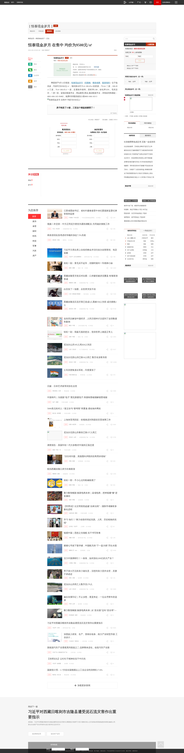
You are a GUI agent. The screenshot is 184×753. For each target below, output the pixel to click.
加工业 (59, 674)
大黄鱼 (71, 563)
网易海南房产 (40, 38)
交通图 (132, 112)
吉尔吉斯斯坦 (77, 256)
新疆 (57, 402)
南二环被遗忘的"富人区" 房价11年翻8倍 (149, 280)
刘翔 (70, 424)
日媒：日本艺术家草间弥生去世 (62, 386)
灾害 (75, 309)
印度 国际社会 (73, 375)
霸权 (76, 513)
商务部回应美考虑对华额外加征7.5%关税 (66, 235)
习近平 (71, 256)
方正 (53, 229)
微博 (35, 81)
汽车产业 (55, 652)
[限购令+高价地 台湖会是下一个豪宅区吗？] (149, 284)
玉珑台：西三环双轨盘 (149, 200)
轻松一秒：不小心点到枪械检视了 (80, 480)
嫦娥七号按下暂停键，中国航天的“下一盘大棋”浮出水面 (90, 545)
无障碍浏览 (20, 2)
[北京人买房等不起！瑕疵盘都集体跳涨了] (131, 269)
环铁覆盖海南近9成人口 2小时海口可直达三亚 (139, 177)
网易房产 (47, 50)
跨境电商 (71, 615)
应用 (12, 2)
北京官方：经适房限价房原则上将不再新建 (138, 158)
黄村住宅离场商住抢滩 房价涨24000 (130, 296)
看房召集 (63, 125)
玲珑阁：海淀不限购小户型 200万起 (135, 209)
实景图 (140, 116)
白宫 (70, 294)
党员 (73, 537)
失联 (75, 362)
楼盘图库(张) (83, 75)
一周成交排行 (147, 230)
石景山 (152, 241)
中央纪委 (76, 217)
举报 (115, 50)
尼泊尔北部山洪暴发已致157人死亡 (80, 432)
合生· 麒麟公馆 (131, 238)
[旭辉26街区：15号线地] (131, 190)
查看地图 (96, 67)
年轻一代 (58, 450)
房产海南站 (113, 113)
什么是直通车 (99, 154)
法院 (73, 578)
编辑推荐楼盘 (131, 230)
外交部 (58, 229)
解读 (70, 325)
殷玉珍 (54, 413)
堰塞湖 (71, 282)
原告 (70, 578)
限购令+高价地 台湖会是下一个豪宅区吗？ (149, 296)
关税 (58, 240)
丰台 (152, 247)
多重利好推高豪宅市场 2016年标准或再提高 (138, 162)
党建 (70, 537)
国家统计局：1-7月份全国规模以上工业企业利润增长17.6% (75, 670)
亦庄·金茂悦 (130, 250)
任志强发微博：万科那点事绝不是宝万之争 (138, 146)
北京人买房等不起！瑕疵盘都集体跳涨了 (130, 280)
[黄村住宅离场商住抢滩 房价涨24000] (131, 284)
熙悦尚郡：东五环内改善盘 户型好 (135, 213)
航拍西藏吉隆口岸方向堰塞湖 (61, 469)
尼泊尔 (74, 349)
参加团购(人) (92, 75)
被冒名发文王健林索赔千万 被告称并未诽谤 (138, 150)
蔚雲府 (129, 253)
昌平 (152, 253)
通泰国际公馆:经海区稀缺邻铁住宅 (135, 221)
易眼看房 (128, 265)
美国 (53, 450)
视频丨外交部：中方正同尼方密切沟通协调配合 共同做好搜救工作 (78, 224)
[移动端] (125, 2)
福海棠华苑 (130, 247)
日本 (59, 391)
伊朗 (70, 461)
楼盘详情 (75, 75)
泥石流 (71, 309)
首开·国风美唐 (131, 256)
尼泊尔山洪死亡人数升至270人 (78, 584)
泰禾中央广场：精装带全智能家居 (135, 205)
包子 (53, 402)
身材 (70, 336)
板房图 (136, 116)
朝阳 (152, 244)
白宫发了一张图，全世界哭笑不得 (80, 289)
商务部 (54, 240)
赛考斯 (59, 413)
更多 (35, 87)
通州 (152, 238)
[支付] (145, 2)
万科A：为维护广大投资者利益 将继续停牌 (138, 169)
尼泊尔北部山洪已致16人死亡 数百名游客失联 (85, 357)
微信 (35, 70)
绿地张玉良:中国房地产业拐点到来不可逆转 (138, 154)
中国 (73, 325)
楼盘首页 (32, 31)
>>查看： (126, 116)
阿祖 (73, 485)
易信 (35, 64)
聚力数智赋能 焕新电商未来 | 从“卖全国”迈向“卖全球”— (90, 610)
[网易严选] (139, 2)
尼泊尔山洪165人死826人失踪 (77, 344)
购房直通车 (98, 129)
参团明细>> (66, 154)
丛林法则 (71, 513)
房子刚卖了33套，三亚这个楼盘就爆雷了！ (75, 108)
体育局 (74, 424)
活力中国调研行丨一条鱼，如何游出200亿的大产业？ (89, 558)
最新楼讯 (49, 31)
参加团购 (58, 31)
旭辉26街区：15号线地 (130, 200)
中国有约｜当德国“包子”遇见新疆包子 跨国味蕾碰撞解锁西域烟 (77, 397)
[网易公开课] (131, 2)
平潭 (70, 604)
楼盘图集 (132, 95)
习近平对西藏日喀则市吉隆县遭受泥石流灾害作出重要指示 (75, 623)
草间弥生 (55, 391)
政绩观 (59, 663)
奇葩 (73, 336)
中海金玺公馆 (131, 241)
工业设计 (71, 641)
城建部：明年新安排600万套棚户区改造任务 (138, 165)
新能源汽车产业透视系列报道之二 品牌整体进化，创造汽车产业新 (78, 647)
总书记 (71, 526)
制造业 (77, 641)
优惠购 (88, 83)
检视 (70, 485)
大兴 (152, 250)
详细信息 (41, 31)
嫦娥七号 (71, 550)
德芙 (70, 268)
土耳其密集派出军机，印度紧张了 (80, 370)
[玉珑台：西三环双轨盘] (149, 190)
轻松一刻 (80, 268)
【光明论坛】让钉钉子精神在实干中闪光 (66, 659)
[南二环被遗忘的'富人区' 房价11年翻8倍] (149, 269)
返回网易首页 (36, 734)
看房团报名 (66, 129)
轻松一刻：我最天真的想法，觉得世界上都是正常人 (88, 332)
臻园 (128, 244)
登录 (157, 2)
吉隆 (75, 282)
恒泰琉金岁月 (59, 58)
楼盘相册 (96, 83)
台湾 (73, 604)
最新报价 (106, 83)
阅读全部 (150, 95)
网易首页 (6, 2)
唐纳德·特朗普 (76, 294)
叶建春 (71, 217)
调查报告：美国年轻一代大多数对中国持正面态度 (70, 445)
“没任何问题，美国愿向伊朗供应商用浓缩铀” (85, 456)
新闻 (66, 217)
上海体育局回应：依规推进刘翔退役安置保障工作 (87, 420)
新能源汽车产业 (62, 652)
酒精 (73, 268)
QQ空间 (36, 75)
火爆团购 (150, 44)
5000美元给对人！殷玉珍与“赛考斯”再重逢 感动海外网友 (74, 408)
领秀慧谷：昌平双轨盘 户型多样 (134, 217)
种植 (73, 500)
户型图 (131, 116)
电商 (70, 500)
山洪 (70, 349)
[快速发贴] (29, 58)
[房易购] (55, 124)
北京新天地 (130, 259)
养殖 (75, 563)
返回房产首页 (55, 734)
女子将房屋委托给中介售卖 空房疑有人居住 (138, 173)
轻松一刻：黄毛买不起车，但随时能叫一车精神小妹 (88, 263)
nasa (76, 550)
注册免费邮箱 (166, 2)
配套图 (145, 116)
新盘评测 (128, 186)
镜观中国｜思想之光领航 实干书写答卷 (82, 533)
